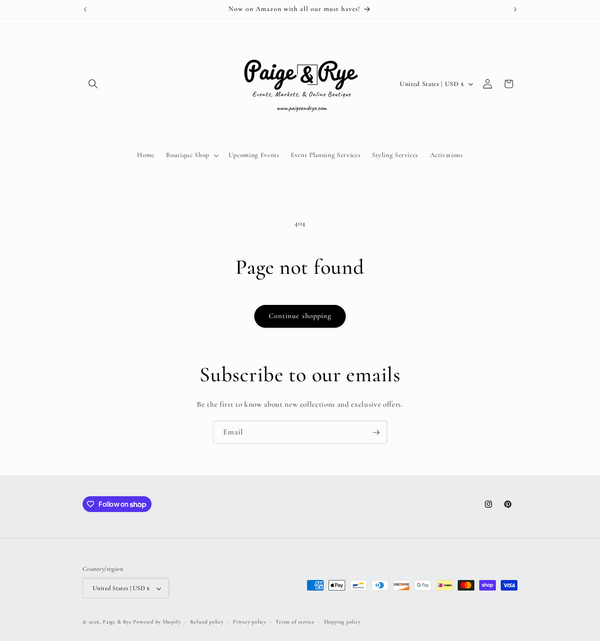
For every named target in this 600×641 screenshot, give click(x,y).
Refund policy (207, 622)
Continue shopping (300, 316)
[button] (93, 83)
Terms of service (294, 622)
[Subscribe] (376, 432)
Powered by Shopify (157, 622)
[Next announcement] (515, 9)
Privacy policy (249, 622)
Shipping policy (342, 622)
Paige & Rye (117, 622)
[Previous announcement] (85, 9)
